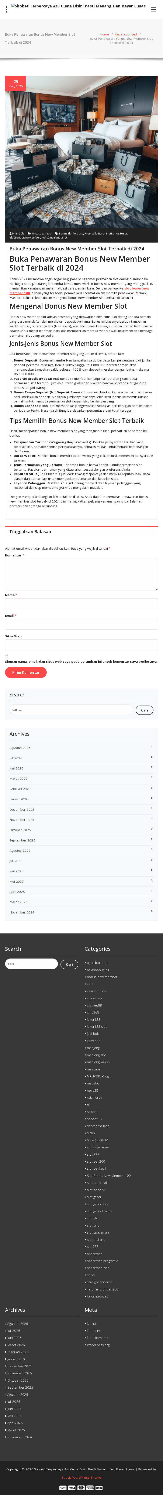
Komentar (14, 555)
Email (10, 615)
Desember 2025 (22, 809)
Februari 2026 (20, 789)
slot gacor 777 (97, 1204)
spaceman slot (98, 1268)
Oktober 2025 (20, 830)
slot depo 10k (97, 1182)
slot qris (93, 1225)
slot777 (92, 1246)
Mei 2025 (17, 881)
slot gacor (94, 1197)
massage (93, 1069)
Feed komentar (98, 1337)
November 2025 (22, 819)
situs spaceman (99, 1147)
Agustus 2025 (20, 850)
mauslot (93, 1083)
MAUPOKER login (99, 1076)
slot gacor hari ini (99, 1211)
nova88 (92, 1090)
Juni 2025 (16, 871)
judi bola (93, 1033)
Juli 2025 (16, 861)
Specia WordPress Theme (81, 1477)
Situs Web (13, 636)
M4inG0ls (17, 233)
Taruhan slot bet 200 (102, 1289)
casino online (97, 991)
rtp (89, 1105)
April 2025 (17, 891)
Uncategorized (126, 34)
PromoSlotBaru (94, 233)
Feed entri (94, 1330)
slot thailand (96, 1239)
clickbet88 (94, 1005)
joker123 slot (97, 1026)
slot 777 (93, 1154)
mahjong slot (96, 1055)
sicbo (91, 1133)
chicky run (94, 998)
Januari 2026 (19, 799)
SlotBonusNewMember (25, 237)
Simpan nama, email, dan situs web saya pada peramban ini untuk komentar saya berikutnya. (81, 661)
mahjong (93, 1048)
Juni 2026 (16, 768)
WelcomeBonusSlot (54, 237)
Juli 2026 (16, 758)
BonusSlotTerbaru (71, 233)
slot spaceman (98, 1232)
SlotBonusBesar (116, 233)
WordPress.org (98, 1345)
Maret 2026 (18, 778)
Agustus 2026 (20, 747)
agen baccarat (97, 962)
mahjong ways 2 (99, 1062)
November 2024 (22, 912)
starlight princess (100, 1282)
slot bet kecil (96, 1168)
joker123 (93, 1019)
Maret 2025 (18, 902)
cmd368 (93, 1012)
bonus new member (102, 977)
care (90, 984)
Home (104, 34)
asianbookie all (98, 970)
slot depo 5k (96, 1190)
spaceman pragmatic (102, 1261)
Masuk (92, 1323)
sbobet (92, 1112)
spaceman (95, 1254)
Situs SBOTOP (97, 1140)
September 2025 (22, 840)
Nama (11, 595)
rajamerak (94, 1097)
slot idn (92, 1218)
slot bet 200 (96, 1161)
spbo (91, 1275)
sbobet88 (94, 1119)
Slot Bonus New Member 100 (109, 1175)
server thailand (98, 1126)
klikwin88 (93, 1041)
